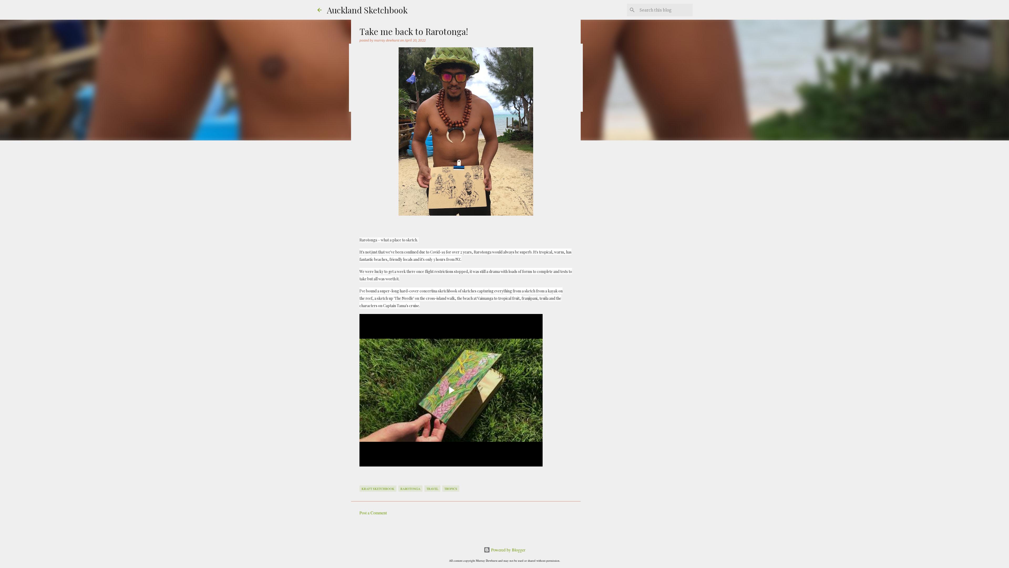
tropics (450, 488)
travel (432, 488)
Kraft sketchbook (378, 488)
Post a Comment (373, 512)
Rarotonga (410, 488)
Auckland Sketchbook (367, 10)
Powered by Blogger (507, 549)
